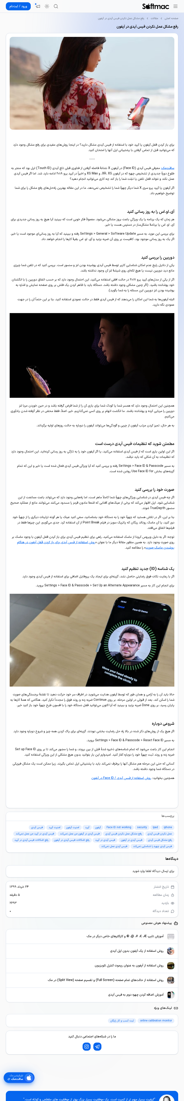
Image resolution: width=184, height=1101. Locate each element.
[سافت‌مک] (155, 6)
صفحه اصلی (171, 18)
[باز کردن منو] (175, 6)
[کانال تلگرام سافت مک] (97, 1047)
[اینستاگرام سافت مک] (87, 1047)
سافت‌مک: (167, 168)
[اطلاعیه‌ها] (37, 6)
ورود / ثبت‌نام (18, 6)
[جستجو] (55, 6)
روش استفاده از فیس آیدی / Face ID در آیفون (121, 778)
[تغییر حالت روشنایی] (46, 6)
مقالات (154, 18)
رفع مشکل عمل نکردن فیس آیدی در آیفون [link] (121, 18)
